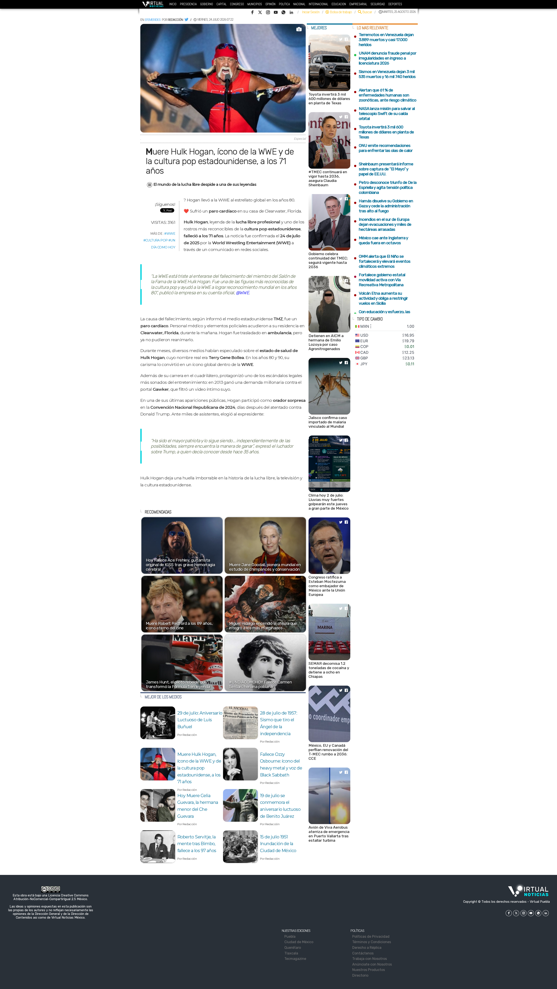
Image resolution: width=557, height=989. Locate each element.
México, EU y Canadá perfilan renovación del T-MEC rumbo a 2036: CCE (328, 752)
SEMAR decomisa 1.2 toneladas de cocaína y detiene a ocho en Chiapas (329, 670)
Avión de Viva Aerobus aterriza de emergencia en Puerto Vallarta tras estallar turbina (329, 834)
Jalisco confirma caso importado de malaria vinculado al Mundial (328, 422)
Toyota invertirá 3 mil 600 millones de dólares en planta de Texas (329, 98)
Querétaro (293, 948)
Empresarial (358, 4)
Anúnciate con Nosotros (373, 964)
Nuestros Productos (369, 970)
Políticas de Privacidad (371, 936)
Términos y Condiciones (372, 942)
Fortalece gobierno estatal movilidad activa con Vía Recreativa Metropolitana (379, 279)
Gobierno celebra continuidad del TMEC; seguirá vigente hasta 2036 (328, 260)
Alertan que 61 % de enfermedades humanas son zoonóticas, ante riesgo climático (385, 95)
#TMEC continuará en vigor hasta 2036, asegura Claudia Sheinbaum (328, 178)
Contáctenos (364, 953)
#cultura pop (155, 240)
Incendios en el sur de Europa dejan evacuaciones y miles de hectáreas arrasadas (382, 224)
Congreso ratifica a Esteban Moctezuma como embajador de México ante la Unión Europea (327, 586)
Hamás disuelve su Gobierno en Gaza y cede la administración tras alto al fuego (383, 205)
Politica (284, 4)
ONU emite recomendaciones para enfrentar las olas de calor (383, 148)
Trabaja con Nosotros (370, 959)
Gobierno (206, 4)
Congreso (237, 4)
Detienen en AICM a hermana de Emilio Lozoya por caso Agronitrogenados (326, 342)
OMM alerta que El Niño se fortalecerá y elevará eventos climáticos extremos (382, 261)
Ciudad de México (299, 942)
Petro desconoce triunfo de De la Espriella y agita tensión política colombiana (385, 187)
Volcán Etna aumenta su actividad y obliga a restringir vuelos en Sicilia (381, 298)
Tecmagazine (295, 959)
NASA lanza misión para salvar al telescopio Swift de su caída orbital (384, 113)
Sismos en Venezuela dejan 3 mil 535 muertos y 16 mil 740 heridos (385, 74)
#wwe (169, 234)
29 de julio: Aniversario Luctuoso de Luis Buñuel (199, 719)
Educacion (339, 4)
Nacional (299, 4)
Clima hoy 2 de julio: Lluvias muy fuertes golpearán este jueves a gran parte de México (329, 501)
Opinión (270, 4)
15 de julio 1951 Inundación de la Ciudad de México (278, 843)
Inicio (172, 4)
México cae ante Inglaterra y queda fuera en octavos (381, 240)
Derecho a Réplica (367, 948)
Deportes (395, 4)
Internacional (318, 4)
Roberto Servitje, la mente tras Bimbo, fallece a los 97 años (196, 843)
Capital (221, 4)
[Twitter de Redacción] (186, 20)
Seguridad (378, 4)
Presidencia (188, 4)
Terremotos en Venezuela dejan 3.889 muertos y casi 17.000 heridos (384, 39)
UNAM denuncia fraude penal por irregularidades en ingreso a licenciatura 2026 (385, 58)
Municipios (254, 4)
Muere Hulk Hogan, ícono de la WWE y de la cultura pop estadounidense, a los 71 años (199, 768)
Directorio (361, 975)
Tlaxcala (291, 953)
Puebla (290, 936)
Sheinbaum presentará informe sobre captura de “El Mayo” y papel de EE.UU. (383, 168)
